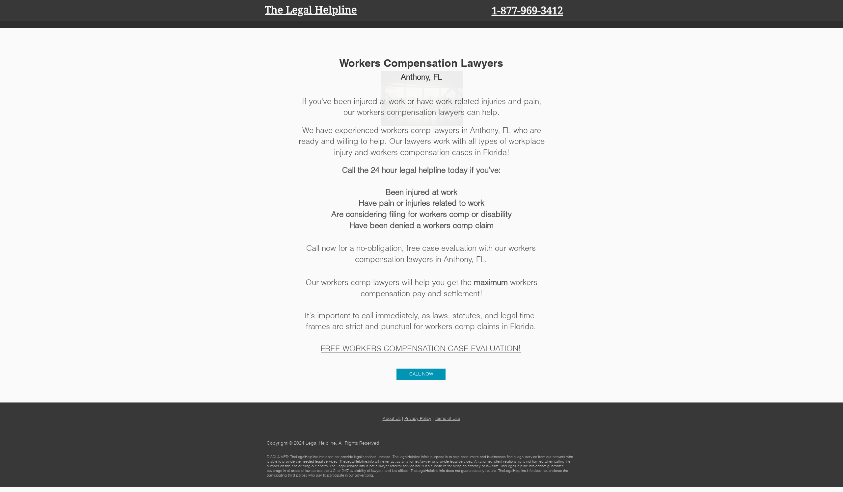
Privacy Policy (417, 418)
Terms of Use (447, 418)
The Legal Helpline (311, 10)
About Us (392, 418)
